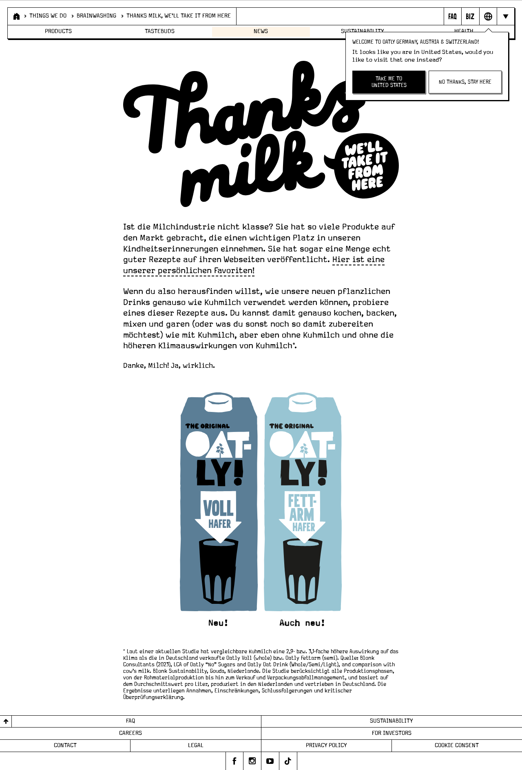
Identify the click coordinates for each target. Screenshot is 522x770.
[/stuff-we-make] (261, 509)
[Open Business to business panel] (470, 16)
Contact (65, 745)
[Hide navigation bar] (505, 16)
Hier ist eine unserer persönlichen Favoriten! (254, 265)
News (261, 31)
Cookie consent (457, 745)
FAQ (130, 721)
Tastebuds (160, 31)
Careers (130, 733)
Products (58, 31)
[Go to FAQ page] (452, 16)
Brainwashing (96, 16)
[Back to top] (6, 722)
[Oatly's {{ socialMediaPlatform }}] (234, 761)
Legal (195, 745)
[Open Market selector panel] (488, 16)
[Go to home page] (16, 16)
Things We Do (47, 16)
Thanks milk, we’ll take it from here (179, 16)
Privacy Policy (326, 745)
